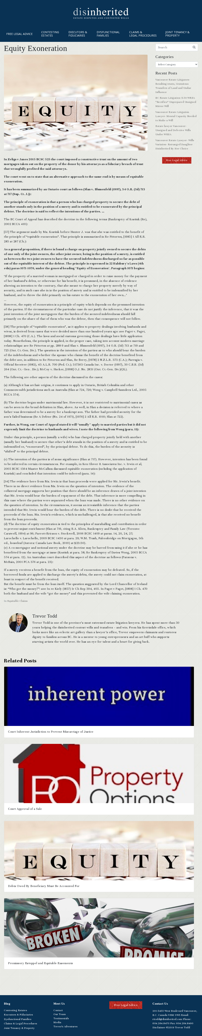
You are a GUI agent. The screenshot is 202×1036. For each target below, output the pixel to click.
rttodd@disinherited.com (167, 1019)
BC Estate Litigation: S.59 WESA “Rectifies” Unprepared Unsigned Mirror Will (175, 102)
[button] (177, 160)
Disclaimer (158, 1027)
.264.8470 (160, 1023)
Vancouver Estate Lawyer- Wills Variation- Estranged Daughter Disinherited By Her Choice (174, 144)
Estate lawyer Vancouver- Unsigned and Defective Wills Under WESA (173, 130)
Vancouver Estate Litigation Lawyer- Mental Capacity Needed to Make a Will (175, 116)
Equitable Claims (17, 601)
